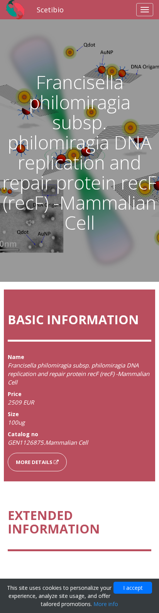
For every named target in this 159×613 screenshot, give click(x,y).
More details (35, 462)
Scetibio (50, 9)
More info (105, 604)
